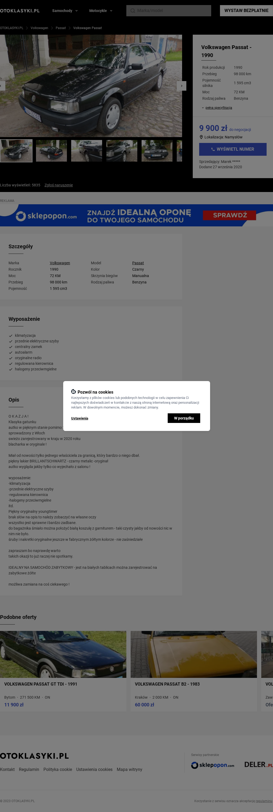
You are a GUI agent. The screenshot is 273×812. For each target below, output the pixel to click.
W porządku (184, 418)
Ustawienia (79, 418)
